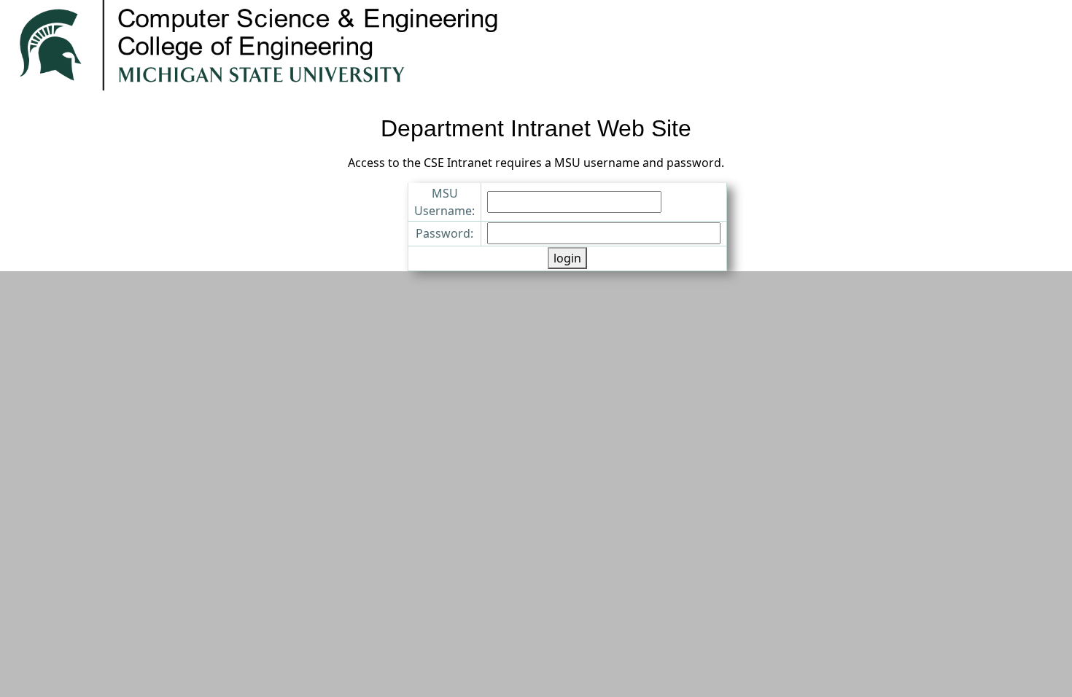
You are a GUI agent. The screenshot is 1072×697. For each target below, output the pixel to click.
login (567, 258)
